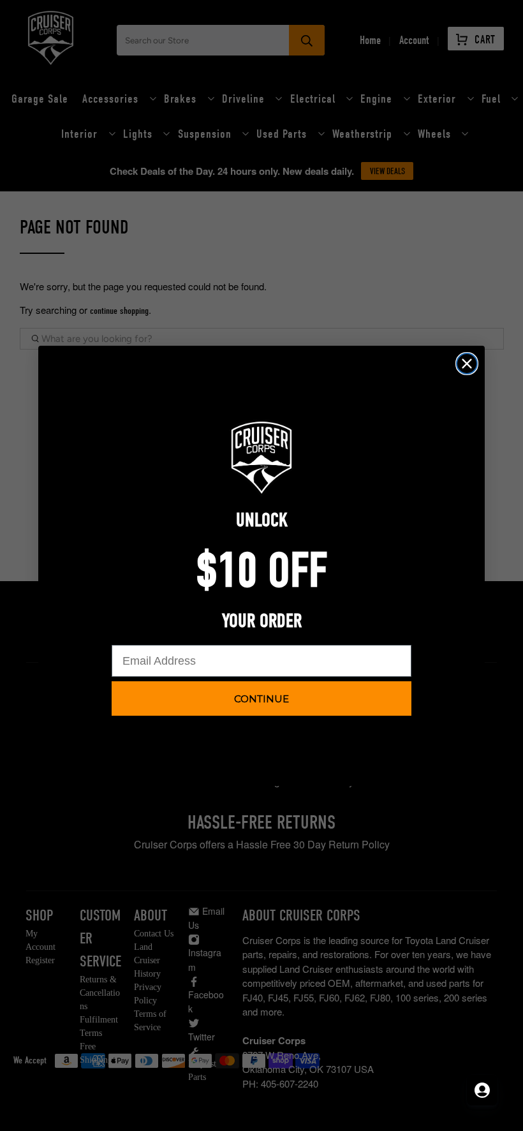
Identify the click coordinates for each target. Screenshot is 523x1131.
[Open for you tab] (482, 1090)
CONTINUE (261, 699)
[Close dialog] (467, 363)
